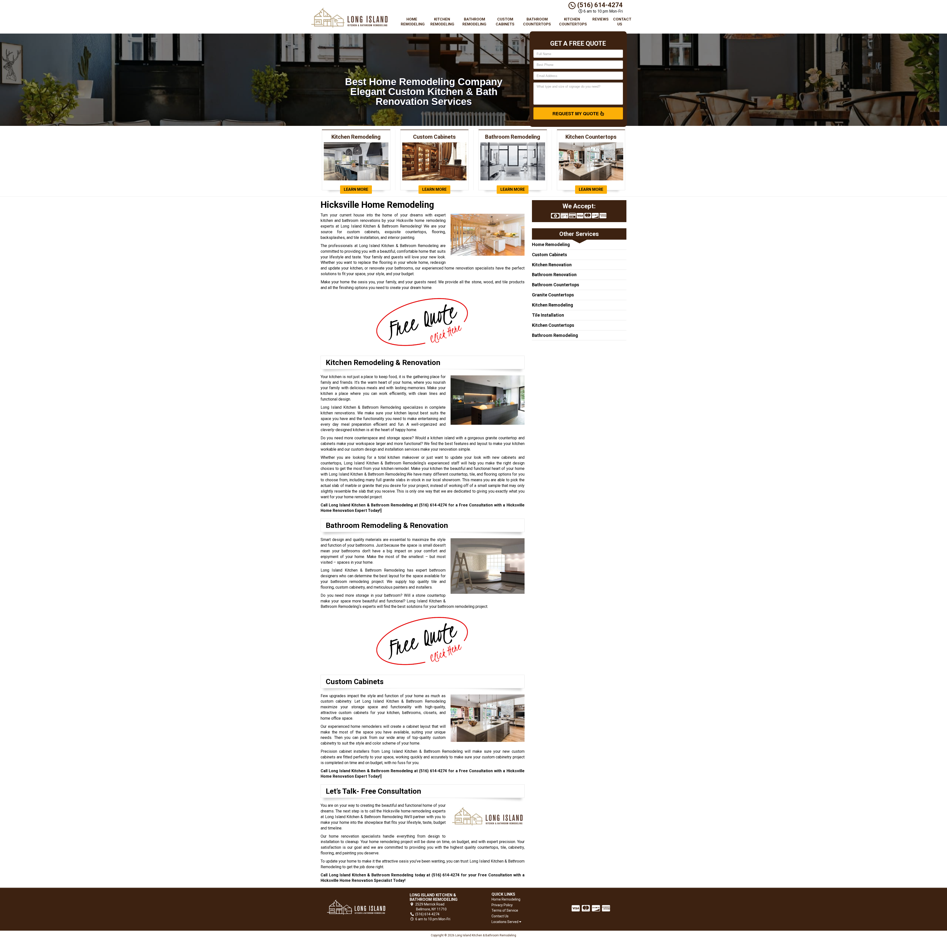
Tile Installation (548, 315)
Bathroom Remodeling (474, 21)
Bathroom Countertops (537, 21)
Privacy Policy (502, 905)
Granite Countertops (553, 294)
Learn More (356, 189)
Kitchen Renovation (552, 264)
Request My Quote (576, 113)
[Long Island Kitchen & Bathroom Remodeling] (356, 907)
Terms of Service (505, 910)
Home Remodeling (413, 21)
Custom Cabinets (505, 21)
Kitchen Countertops (573, 21)
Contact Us (621, 21)
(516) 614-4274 (599, 5)
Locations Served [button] (505, 922)
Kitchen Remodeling (442, 21)
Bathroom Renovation (554, 274)
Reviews (600, 19)
